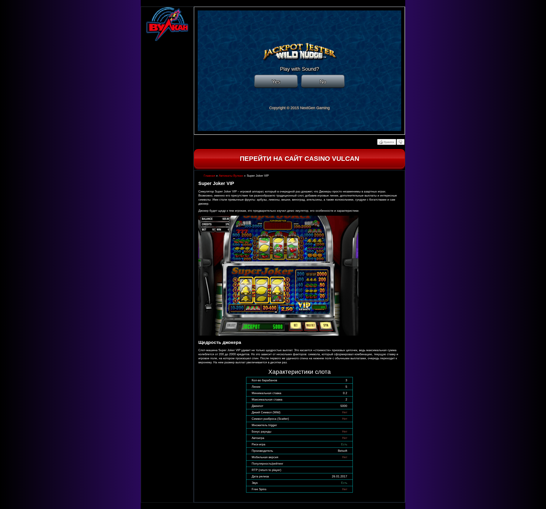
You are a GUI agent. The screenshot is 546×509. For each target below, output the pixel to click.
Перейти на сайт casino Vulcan (299, 158)
